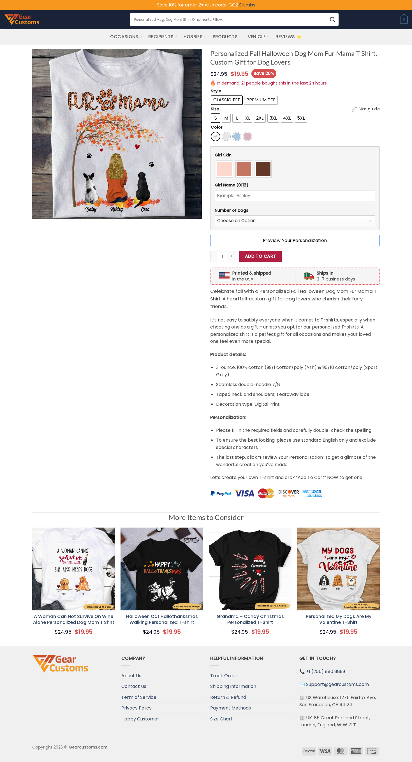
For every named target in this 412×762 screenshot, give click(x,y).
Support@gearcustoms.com (337, 684)
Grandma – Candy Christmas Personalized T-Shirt (250, 620)
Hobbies (193, 36)
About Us (131, 675)
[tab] (295, 155)
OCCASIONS (124, 36)
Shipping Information (233, 686)
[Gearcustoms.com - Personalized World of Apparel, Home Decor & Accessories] (21, 19)
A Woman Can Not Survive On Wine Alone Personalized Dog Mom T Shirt (73, 620)
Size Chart (221, 719)
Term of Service (138, 697)
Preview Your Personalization (295, 240)
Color (217, 127)
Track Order (223, 675)
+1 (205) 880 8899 (325, 671)
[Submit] (332, 19)
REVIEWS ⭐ (289, 36)
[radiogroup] (295, 169)
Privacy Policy (136, 708)
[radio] (226, 100)
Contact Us (133, 686)
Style (216, 91)
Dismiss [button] (247, 5)
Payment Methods (230, 708)
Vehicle (257, 36)
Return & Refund (228, 697)
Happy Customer (140, 719)
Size (215, 109)
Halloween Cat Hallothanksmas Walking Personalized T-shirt (162, 620)
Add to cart (260, 256)
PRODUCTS (225, 36)
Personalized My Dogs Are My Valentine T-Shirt (338, 620)
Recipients (160, 36)
